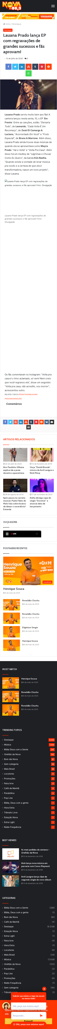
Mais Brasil (9, 769)
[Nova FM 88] (12, 6)
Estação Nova (11, 817)
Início (7, 24)
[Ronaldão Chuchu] (11, 604)
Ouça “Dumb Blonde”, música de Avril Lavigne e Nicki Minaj (42, 470)
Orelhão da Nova (12, 754)
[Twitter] (15, 67)
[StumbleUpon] (29, 67)
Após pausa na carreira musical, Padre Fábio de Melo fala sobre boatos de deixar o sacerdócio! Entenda (14, 503)
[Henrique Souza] (11, 645)
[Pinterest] (42, 67)
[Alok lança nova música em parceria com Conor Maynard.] (10, 867)
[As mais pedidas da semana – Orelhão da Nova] (10, 854)
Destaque (16, 24)
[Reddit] (49, 67)
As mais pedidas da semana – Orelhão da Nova (35, 851)
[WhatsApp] (29, 73)
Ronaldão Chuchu (30, 600)
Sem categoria (11, 764)
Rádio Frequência (12, 827)
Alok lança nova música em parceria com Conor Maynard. (35, 865)
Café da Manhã (11, 788)
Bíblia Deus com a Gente (16, 749)
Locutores (9, 774)
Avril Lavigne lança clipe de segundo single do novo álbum (36, 878)
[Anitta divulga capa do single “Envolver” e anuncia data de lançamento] (42, 485)
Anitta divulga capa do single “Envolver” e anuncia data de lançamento (40, 502)
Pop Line (8, 798)
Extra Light (9, 822)
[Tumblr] (35, 67)
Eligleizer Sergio (30, 627)
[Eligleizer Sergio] (11, 631)
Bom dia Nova (11, 759)
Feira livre (9, 783)
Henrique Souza (13, 589)
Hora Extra (9, 807)
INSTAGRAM (26, 395)
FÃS (20, 395)
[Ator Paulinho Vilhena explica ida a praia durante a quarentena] (15, 454)
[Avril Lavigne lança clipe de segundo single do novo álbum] (10, 881)
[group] (28, 16)
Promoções (9, 778)
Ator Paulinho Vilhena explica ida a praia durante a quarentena (13, 470)
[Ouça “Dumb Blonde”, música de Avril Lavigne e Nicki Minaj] (42, 454)
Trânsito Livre (10, 812)
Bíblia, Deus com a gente (16, 803)
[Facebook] (8, 67)
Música (7, 744)
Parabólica (9, 793)
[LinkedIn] (22, 67)
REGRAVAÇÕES (16, 399)
